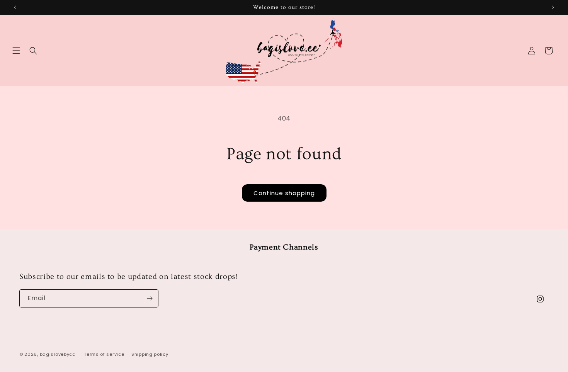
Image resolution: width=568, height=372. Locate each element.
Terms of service (104, 354)
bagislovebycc (57, 354)
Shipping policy (149, 354)
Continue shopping (284, 193)
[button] (16, 50)
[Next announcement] (552, 7)
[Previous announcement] (15, 7)
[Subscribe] (149, 298)
